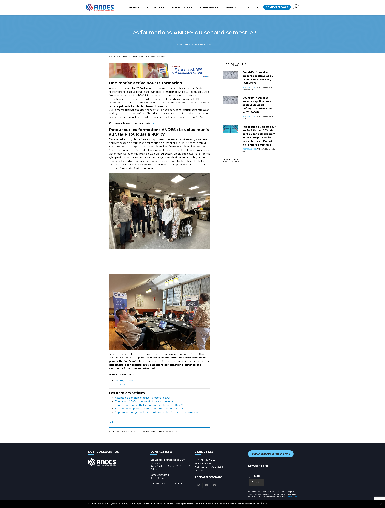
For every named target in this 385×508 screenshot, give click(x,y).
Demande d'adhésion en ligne (271, 453)
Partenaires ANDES (205, 460)
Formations (208, 7)
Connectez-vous (277, 7)
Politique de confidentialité (209, 467)
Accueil (112, 57)
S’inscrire (120, 384)
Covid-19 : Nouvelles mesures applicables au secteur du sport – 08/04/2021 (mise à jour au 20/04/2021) (257, 105)
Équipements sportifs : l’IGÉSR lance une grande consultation (152, 408)
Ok (270, 503)
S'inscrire (256, 482)
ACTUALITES (154, 7)
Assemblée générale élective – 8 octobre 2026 (143, 397)
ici (154, 123)
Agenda (231, 7)
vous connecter (132, 431)
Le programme (124, 380)
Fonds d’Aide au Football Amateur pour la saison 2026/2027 (151, 405)
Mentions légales (204, 463)
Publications (181, 7)
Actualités (121, 57)
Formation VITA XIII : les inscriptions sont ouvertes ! (145, 401)
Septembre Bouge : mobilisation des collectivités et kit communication (157, 412)
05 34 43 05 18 (174, 483)
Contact (250, 7)
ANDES (133, 7)
